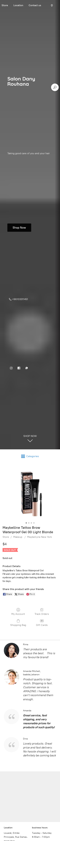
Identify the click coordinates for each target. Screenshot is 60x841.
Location (18, 5)
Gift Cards (42, 625)
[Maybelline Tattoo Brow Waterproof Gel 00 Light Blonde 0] (30, 493)
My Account (18, 613)
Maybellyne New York (39, 536)
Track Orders (42, 613)
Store (6, 536)
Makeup (18, 536)
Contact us (35, 5)
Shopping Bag (18, 625)
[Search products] (55, 87)
